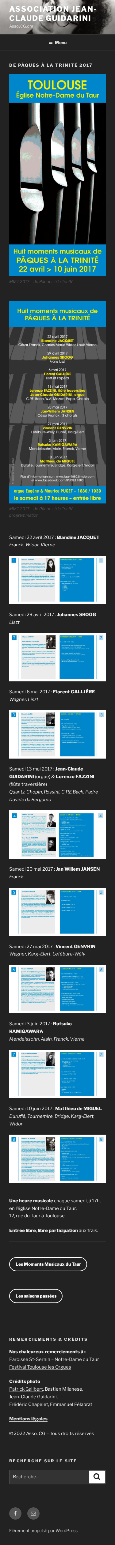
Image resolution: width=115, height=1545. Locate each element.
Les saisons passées (36, 1295)
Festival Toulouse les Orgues (40, 1367)
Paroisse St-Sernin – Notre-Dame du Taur (54, 1359)
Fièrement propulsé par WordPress (43, 1530)
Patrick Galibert (26, 1389)
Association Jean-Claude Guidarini (53, 14)
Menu (61, 42)
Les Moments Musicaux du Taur (48, 1264)
